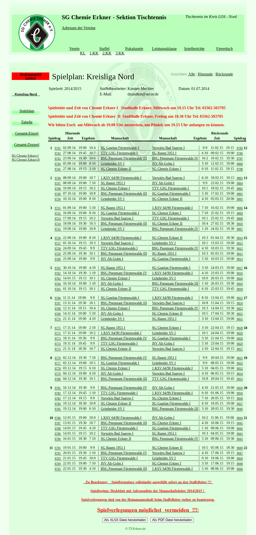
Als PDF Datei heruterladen (172, 520)
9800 (240, 163)
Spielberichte (194, 48)
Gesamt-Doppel (26, 144)
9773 (58, 338)
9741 (58, 147)
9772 (58, 333)
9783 (58, 398)
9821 (240, 318)
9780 (58, 378)
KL (83, 53)
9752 (58, 213)
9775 (58, 348)
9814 (240, 237)
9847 (240, 453)
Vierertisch (224, 48)
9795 (58, 468)
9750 (58, 198)
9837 (240, 403)
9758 (58, 248)
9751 (58, 207)
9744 (58, 163)
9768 (58, 308)
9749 (58, 193)
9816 (240, 273)
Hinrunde (205, 74)
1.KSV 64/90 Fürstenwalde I (121, 178)
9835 (240, 363)
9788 (58, 428)
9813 (240, 258)
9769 (58, 313)
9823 (240, 308)
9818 (240, 288)
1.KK (94, 53)
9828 (240, 327)
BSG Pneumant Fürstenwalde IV (175, 158)
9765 (58, 288)
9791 (58, 447)
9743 (58, 158)
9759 (58, 253)
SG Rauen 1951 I (164, 153)
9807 (240, 228)
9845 (240, 423)
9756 (58, 237)
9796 (240, 153)
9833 (240, 378)
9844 (240, 417)
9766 (58, 297)
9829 (240, 343)
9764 (58, 283)
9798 (240, 168)
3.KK (120, 53)
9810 (240, 223)
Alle (191, 74)
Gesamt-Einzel (26, 133)
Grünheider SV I (112, 163)
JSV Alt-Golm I (163, 163)
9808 (240, 218)
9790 (58, 438)
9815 (240, 243)
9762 (58, 273)
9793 (58, 458)
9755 (58, 228)
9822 (240, 297)
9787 (58, 423)
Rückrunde (224, 74)
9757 (58, 243)
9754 (58, 223)
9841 (240, 433)
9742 (58, 153)
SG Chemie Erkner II (26, 159)
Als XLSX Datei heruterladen (125, 520)
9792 (58, 453)
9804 (240, 183)
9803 (240, 177)
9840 (240, 408)
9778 (58, 368)
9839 (240, 387)
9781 (58, 387)
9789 (58, 433)
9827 (240, 348)
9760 (58, 258)
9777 (58, 363)
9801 (240, 193)
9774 (58, 343)
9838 (240, 398)
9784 (58, 403)
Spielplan (27, 111)
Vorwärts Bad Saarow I (168, 148)
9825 (240, 313)
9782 (58, 393)
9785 (58, 408)
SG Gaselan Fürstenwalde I (120, 148)
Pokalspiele (134, 48)
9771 (58, 327)
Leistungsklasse (164, 48)
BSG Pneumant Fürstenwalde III (124, 158)
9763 (58, 278)
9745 (58, 168)
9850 (240, 458)
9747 (58, 183)
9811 (240, 253)
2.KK (107, 53)
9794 (58, 463)
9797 (240, 158)
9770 (58, 318)
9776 (58, 357)
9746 (58, 177)
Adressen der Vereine (79, 28)
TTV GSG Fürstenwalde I (119, 153)
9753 (58, 218)
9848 (240, 463)
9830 (240, 333)
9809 (240, 213)
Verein (74, 48)
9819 (240, 283)
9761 (58, 267)
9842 (240, 428)
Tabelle (26, 122)
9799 (240, 147)
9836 (240, 393)
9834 (240, 373)
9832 (240, 368)
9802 (240, 188)
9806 (240, 207)
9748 (58, 188)
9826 (240, 338)
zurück (30, 78)
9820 (240, 278)
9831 (240, 357)
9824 (240, 303)
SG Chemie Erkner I (25, 155)
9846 (240, 468)
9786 (58, 417)
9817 (240, 267)
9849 (240, 447)
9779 (58, 373)
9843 (240, 438)
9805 (240, 198)
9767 (58, 303)
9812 (240, 248)
